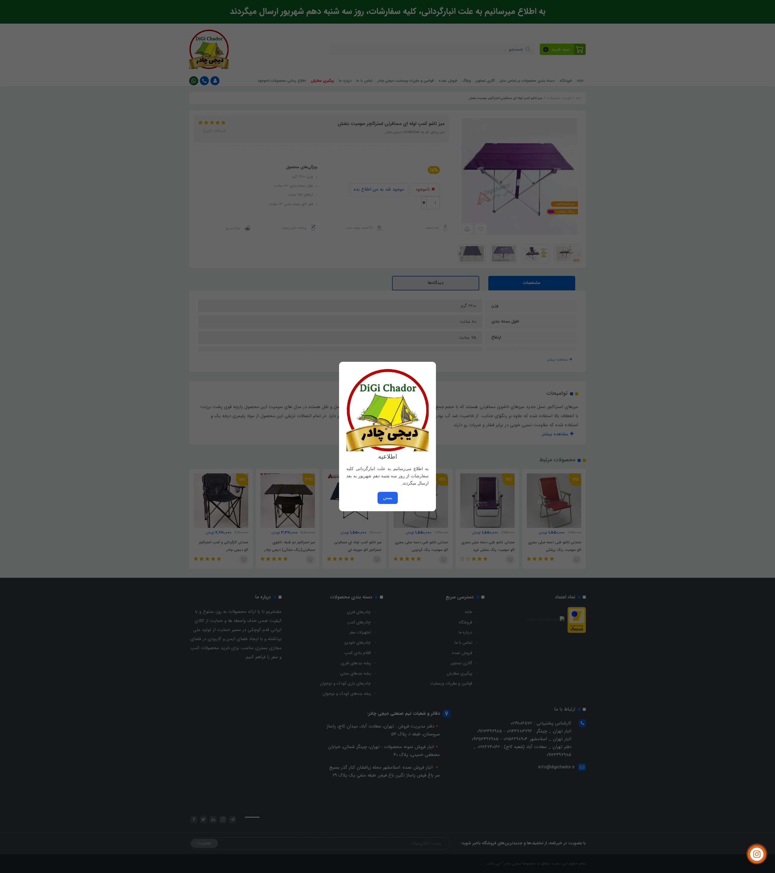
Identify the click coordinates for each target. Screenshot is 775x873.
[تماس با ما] (757, 854)
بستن (387, 497)
